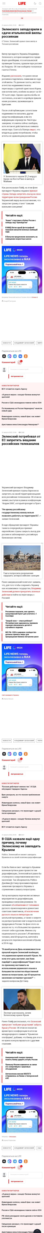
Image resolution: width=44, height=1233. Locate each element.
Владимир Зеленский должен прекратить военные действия (21, 591)
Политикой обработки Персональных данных (17, 11)
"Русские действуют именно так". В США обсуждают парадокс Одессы (19, 787)
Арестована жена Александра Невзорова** (20, 424)
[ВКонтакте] (20, 356)
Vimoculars (12, 1171)
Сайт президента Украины (10, 695)
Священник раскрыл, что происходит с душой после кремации (21, 812)
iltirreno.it (35, 297)
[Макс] (9, 356)
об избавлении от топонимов (25, 939)
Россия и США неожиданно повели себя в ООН (21, 402)
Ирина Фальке (8, 699)
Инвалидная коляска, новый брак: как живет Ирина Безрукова (21, 417)
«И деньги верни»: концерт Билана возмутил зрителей (21, 395)
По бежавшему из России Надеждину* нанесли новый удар (22, 409)
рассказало (15, 75)
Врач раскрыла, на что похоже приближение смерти (21, 795)
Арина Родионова (10, 1174)
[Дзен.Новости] (4, 356)
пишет (33, 129)
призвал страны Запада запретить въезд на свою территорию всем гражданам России (21, 193)
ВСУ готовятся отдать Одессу (14, 389)
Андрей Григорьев (10, 301)
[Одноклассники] (25, 356)
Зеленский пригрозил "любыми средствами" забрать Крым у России (22, 1058)
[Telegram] (15, 356)
